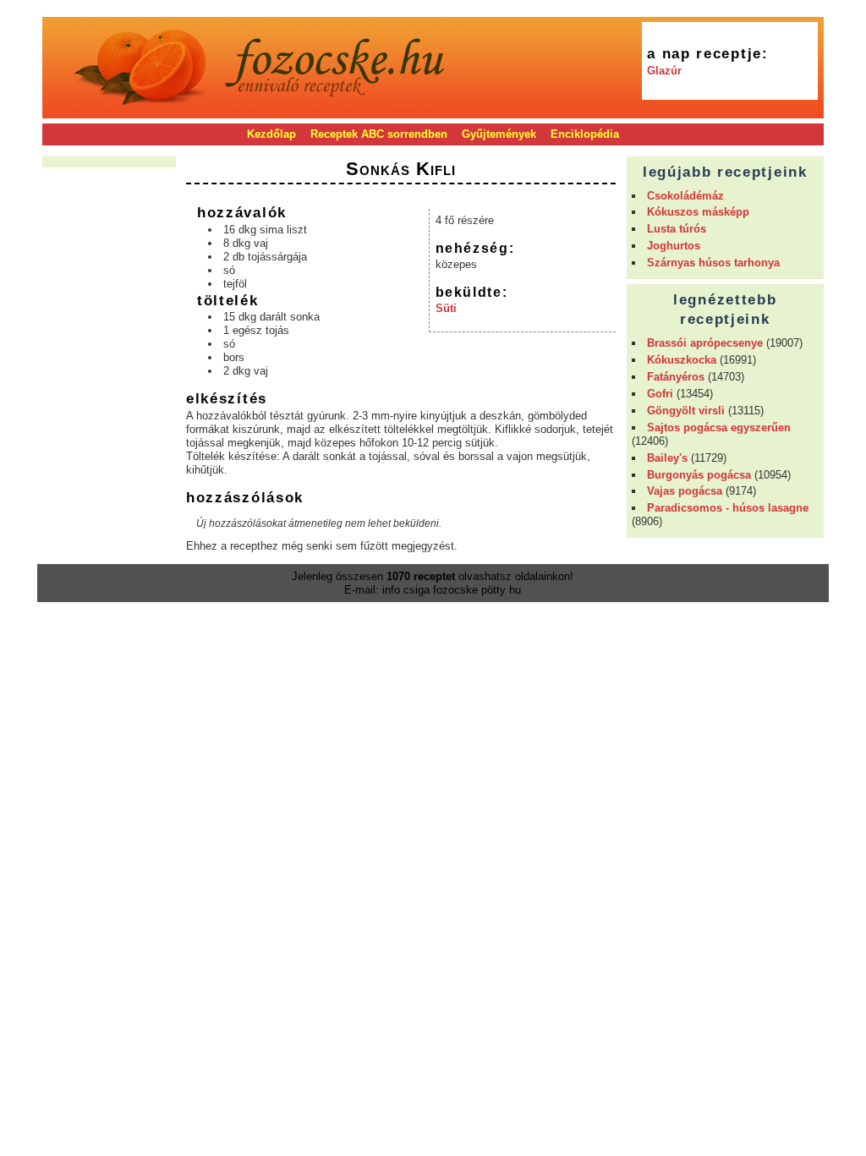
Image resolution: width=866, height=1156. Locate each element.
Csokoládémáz (685, 195)
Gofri (660, 393)
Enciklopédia (585, 134)
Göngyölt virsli (686, 410)
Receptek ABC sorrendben (378, 134)
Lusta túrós (676, 228)
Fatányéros (675, 376)
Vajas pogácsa (684, 491)
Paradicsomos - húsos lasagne (727, 507)
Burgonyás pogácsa (699, 474)
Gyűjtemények (499, 134)
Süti (446, 308)
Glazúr (664, 70)
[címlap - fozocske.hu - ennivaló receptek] (263, 112)
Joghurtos (673, 245)
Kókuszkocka (681, 359)
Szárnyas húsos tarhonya (713, 262)
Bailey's (667, 458)
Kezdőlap (271, 134)
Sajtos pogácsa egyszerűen (719, 427)
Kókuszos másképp (698, 211)
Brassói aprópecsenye (705, 343)
